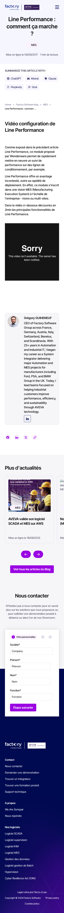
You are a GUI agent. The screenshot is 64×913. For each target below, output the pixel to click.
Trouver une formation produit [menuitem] (22, 785)
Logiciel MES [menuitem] (12, 852)
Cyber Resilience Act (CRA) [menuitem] (20, 878)
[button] (57, 7)
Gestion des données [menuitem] (17, 859)
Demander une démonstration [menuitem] (22, 772)
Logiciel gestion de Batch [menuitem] (19, 865)
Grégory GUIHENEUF (38, 318)
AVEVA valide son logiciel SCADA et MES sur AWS (26, 521)
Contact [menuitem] (9, 759)
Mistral (35, 78)
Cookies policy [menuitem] (32, 903)
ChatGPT (16, 78)
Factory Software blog (27, 104)
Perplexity (16, 87)
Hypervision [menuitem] (11, 871)
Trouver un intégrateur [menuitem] (18, 779)
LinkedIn (27, 418)
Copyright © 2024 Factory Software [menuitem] (23, 897)
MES (34, 45)
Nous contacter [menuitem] (13, 766)
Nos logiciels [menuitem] (12, 827)
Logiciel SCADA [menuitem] (13, 833)
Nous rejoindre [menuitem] (13, 815)
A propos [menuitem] (10, 803)
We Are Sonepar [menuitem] (14, 809)
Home (8, 104)
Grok (34, 87)
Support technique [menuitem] (15, 791)
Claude (52, 78)
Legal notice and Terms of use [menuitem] (32, 892)
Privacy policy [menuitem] (52, 897)
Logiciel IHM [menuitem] (12, 846)
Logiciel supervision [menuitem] (16, 840)
